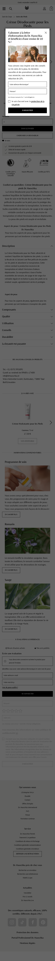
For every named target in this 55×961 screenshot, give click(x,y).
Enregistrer (27, 110)
